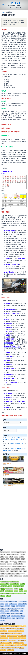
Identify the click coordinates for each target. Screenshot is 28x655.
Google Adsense (19, 628)
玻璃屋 (12, 613)
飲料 (23, 573)
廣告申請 (24, 645)
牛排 (24, 561)
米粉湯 (14, 566)
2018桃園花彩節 (14, 581)
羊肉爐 (17, 568)
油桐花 (21, 588)
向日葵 (9, 586)
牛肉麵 (20, 564)
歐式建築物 (14, 608)
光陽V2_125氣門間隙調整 (8, 485)
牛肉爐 (15, 564)
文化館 (22, 606)
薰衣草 (12, 593)
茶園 (18, 615)
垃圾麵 (22, 554)
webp (24, 638)
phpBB (9, 635)
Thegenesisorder (8, 437)
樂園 (8, 608)
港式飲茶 (18, 559)
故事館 (13, 606)
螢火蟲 (22, 615)
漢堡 (23, 559)
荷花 (25, 591)
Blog (20, 626)
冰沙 (13, 552)
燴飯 (20, 561)
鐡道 (14, 618)
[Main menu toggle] (3, 5)
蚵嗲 (8, 571)
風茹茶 (17, 573)
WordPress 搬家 (12, 640)
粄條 (24, 566)
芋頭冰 (22, 568)
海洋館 (7, 611)
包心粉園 (23, 552)
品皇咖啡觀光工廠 (7, 463)
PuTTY (14, 635)
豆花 (25, 571)
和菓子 (8, 554)
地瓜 (18, 554)
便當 (8, 552)
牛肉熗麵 (9, 564)
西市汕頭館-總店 (6, 474)
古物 (16, 601)
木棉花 (21, 586)
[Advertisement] (14, 504)
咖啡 (13, 554)
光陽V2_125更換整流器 (16, 444)
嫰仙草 (11, 556)
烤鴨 (7, 561)
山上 (15, 603)
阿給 (13, 573)
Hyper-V (14, 633)
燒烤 (11, 561)
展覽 (11, 603)
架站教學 (8, 647)
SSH (11, 638)
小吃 (16, 556)
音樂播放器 (10, 650)
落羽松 (7, 593)
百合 (7, 591)
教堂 (18, 606)
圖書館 (11, 645)
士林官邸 (16, 586)
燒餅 (16, 561)
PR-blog (15, 2)
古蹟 (20, 601)
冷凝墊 (21, 642)
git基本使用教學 (10, 628)
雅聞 (18, 618)
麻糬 (21, 575)
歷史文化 (21, 608)
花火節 (13, 615)
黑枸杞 (25, 575)
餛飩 (6, 575)
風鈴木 (23, 593)
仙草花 (22, 583)
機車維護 (14, 647)
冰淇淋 (17, 552)
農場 (9, 618)
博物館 (10, 601)
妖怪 (7, 603)
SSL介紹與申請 (17, 638)
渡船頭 (16, 611)
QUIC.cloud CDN (22, 635)
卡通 (7, 645)
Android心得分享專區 (12, 626)
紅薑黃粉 (7, 568)
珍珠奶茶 (8, 566)
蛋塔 (12, 571)
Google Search (20, 630)
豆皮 (21, 571)
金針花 (18, 593)
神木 (11, 591)
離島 (22, 618)
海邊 (12, 611)
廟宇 (20, 603)
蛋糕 (16, 571)
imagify (19, 633)
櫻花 (16, 588)
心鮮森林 (7, 606)
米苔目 (19, 566)
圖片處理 (18, 645)
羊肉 (13, 568)
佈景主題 (16, 642)
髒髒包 (11, 575)
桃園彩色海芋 (10, 588)
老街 (8, 615)
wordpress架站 (21, 640)
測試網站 (21, 647)
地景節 (24, 601)
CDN (24, 626)
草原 (21, 591)
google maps (12, 630)
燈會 (8, 613)
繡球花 (16, 591)
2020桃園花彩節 (14, 583)
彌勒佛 (24, 603)
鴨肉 (16, 575)
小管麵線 (22, 556)
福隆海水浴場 (19, 613)
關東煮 (8, 573)
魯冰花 (8, 595)
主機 (10, 642)
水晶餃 (12, 559)
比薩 (7, 559)
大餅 (6, 556)
